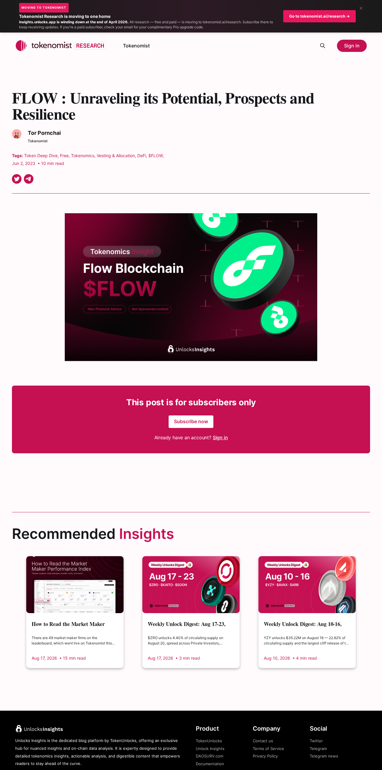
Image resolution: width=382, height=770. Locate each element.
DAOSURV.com (209, 756)
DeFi (141, 155)
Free (64, 155)
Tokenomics (82, 155)
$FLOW (155, 155)
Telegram (318, 748)
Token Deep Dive (41, 155)
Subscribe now (191, 421)
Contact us (263, 740)
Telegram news (324, 756)
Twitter (316, 740)
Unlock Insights (210, 748)
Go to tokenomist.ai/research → (319, 16)
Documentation (210, 763)
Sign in (351, 46)
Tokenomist (136, 46)
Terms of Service (268, 748)
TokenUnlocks (209, 740)
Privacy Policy (265, 756)
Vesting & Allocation (116, 155)
